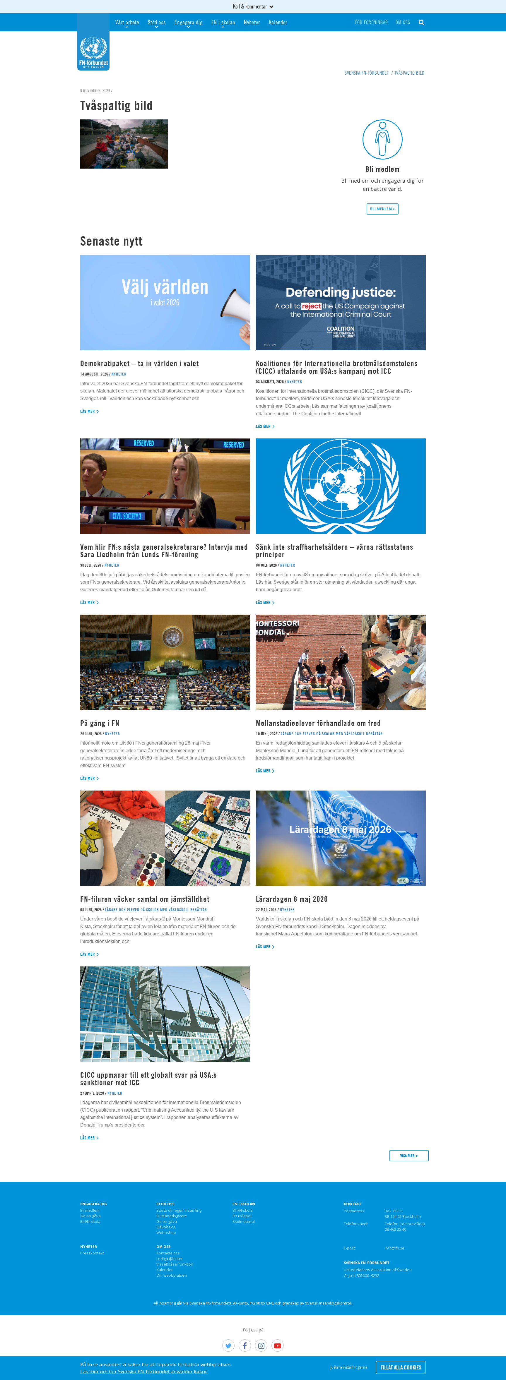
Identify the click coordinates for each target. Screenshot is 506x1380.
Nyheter (252, 22)
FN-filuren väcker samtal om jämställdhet (145, 899)
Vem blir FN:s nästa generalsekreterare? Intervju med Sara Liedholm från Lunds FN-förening (164, 550)
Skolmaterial (244, 1221)
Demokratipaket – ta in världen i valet (139, 363)
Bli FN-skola (90, 1221)
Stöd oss (157, 22)
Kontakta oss (168, 1253)
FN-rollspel (242, 1216)
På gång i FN (99, 723)
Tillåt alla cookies (401, 1367)
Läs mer (87, 411)
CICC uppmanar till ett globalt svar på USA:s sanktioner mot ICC (148, 1078)
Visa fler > (409, 1155)
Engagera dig (189, 22)
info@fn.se (394, 1248)
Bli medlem (90, 1210)
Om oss (403, 22)
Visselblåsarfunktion (174, 1264)
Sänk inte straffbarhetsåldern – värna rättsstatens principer (334, 550)
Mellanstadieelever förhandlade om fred (318, 723)
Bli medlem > (382, 208)
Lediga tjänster (169, 1258)
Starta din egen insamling (178, 1210)
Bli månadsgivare (171, 1216)
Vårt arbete (127, 22)
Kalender (278, 22)
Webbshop (166, 1232)
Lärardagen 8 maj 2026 (292, 899)
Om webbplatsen (171, 1275)
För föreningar (371, 22)
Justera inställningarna (349, 1367)
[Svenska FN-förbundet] (93, 41)
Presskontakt (92, 1253)
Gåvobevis (166, 1227)
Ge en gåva (90, 1216)
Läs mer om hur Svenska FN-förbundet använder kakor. (144, 1371)
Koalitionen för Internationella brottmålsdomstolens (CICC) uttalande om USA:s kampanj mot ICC (337, 367)
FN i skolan (223, 22)
